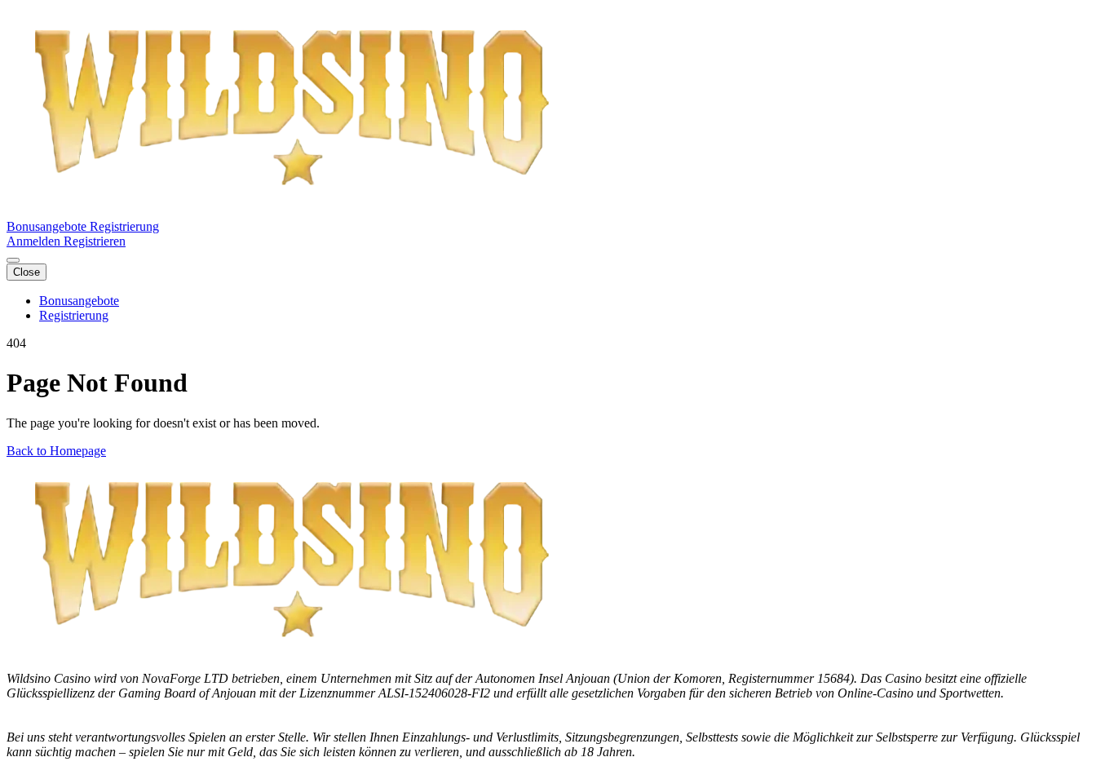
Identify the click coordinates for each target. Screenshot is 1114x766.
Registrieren (95, 241)
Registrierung (124, 226)
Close (26, 272)
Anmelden (35, 241)
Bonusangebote (48, 226)
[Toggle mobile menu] (13, 260)
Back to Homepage (56, 451)
